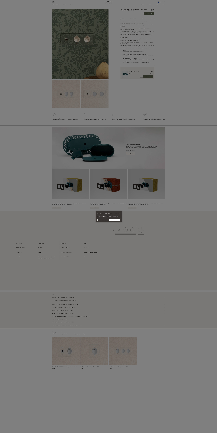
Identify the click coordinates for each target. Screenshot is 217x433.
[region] (109, 216)
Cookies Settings (103, 219)
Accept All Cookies (115, 219)
